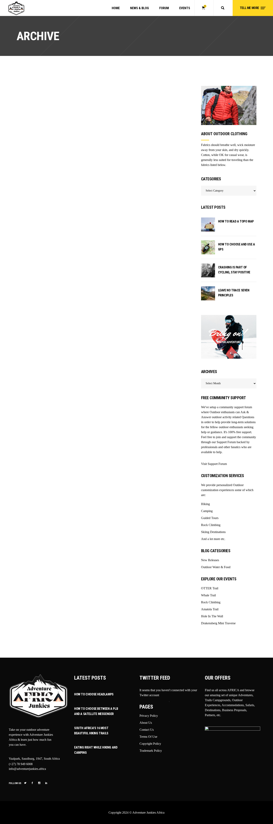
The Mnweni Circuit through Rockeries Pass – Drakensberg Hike (82, 159)
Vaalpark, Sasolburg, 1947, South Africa (34, 758)
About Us (145, 722)
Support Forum (226, 442)
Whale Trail (208, 595)
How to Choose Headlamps (94, 694)
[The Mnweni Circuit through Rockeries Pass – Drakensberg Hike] (83, 112)
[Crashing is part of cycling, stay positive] (208, 270)
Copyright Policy (150, 743)
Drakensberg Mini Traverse (218, 623)
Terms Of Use (148, 736)
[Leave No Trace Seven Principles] (208, 293)
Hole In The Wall (212, 616)
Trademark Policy (150, 750)
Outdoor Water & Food (215, 567)
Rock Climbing (210, 602)
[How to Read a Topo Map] (208, 224)
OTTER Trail (209, 588)
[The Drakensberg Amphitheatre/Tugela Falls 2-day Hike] (37, 99)
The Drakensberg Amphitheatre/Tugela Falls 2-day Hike (37, 129)
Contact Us (146, 729)
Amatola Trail (209, 609)
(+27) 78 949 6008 (21, 764)
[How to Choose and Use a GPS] (208, 247)
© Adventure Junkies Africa (146, 812)
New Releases (210, 560)
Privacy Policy (148, 715)
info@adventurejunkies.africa (27, 768)
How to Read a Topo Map (236, 221)
